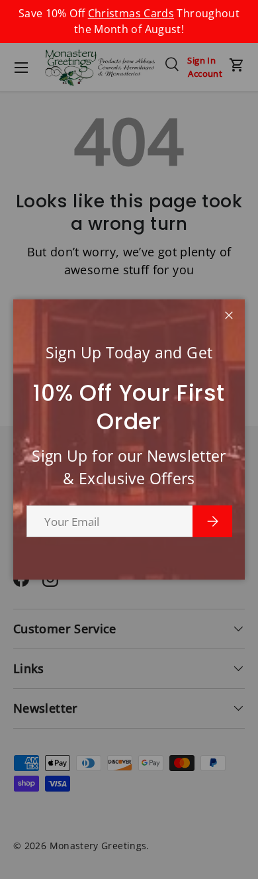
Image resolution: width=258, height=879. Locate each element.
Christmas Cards (131, 13)
